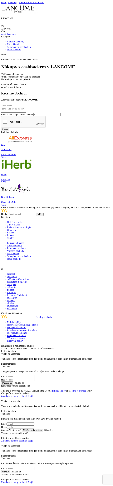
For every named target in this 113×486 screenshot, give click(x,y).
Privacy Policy (59, 390)
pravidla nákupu (8, 34)
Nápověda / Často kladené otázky (22, 325)
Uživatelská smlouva (16, 327)
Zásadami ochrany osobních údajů (17, 396)
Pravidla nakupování (16, 335)
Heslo (4, 379)
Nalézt (39, 214)
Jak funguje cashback (17, 333)
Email (4, 376)
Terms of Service (78, 390)
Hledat (4, 214)
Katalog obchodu (44, 317)
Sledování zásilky (15, 341)
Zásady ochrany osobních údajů (22, 330)
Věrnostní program (16, 338)
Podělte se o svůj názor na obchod (17, 114)
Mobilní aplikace (15, 322)
